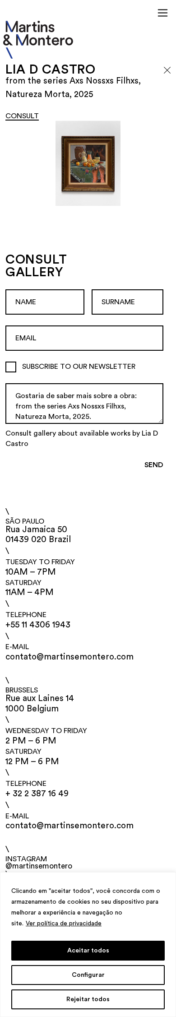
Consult (22, 116)
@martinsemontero (38, 866)
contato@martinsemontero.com (69, 657)
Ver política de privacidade (64, 923)
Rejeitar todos (88, 999)
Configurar (88, 975)
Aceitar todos (88, 950)
